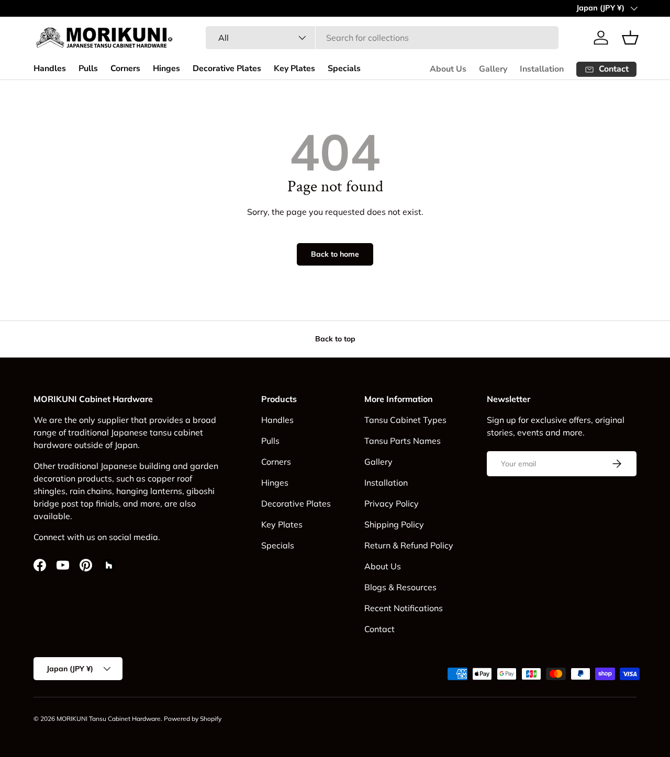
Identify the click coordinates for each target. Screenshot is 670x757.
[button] (630, 37)
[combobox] (382, 37)
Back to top (335, 338)
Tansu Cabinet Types (405, 420)
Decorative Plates (227, 68)
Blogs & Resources (400, 587)
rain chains (91, 491)
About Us (448, 69)
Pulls (88, 68)
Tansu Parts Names (402, 440)
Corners (125, 68)
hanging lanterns (149, 491)
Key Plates (294, 68)
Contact (379, 629)
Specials (344, 68)
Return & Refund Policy (408, 545)
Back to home (335, 254)
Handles (50, 68)
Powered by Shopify (192, 718)
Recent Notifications (403, 608)
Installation (542, 69)
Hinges (166, 68)
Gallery (493, 69)
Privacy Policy (391, 503)
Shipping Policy (394, 524)
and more (141, 503)
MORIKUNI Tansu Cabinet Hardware (109, 718)
